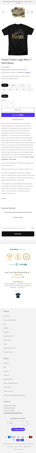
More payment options (18, 119)
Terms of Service (8, 391)
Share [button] (4, 198)
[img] (18, 275)
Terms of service (18, 446)
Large (21, 85)
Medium (13, 85)
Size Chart (6, 363)
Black (4, 96)
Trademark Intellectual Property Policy (14, 395)
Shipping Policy (7, 379)
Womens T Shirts (8, 352)
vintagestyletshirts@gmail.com (12, 413)
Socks (5, 344)
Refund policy (30, 443)
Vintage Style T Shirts (9, 348)
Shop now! (18, 234)
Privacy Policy (7, 387)
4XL (17, 89)
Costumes (6, 316)
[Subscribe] (27, 423)
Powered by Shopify (21, 443)
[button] (3, 12)
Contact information (19, 449)
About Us (6, 371)
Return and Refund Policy (10, 383)
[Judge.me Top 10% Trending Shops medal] (26, 256)
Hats (4, 324)
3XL (11, 89)
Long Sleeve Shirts (8, 336)
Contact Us (6, 375)
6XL (30, 89)
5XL (24, 89)
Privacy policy (10, 446)
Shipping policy (27, 446)
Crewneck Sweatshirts (9, 320)
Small (5, 85)
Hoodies (5, 328)
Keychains (6, 332)
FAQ (4, 367)
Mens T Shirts (7, 340)
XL (28, 85)
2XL (4, 89)
